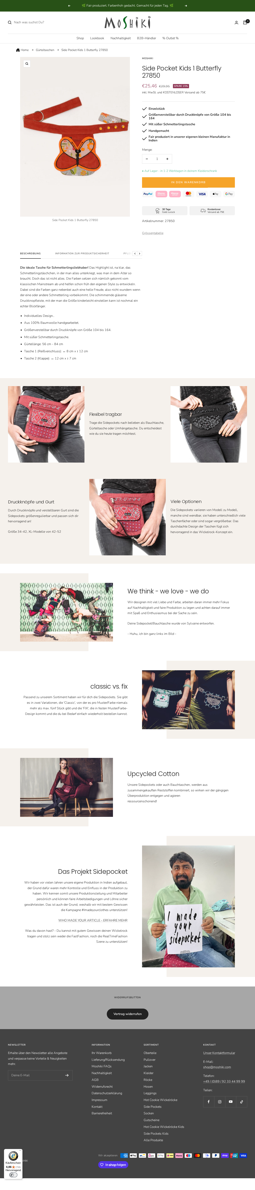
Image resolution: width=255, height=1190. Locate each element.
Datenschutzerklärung (107, 1093)
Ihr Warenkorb (102, 1053)
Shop (80, 38)
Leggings (150, 1093)
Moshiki (147, 58)
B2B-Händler (146, 38)
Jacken (148, 1066)
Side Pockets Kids (156, 1133)
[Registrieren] (67, 1075)
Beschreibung (30, 253)
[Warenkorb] (245, 22)
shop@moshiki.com (217, 1067)
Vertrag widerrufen (128, 1014)
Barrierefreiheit (102, 1113)
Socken (149, 1113)
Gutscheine (151, 1120)
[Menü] (20, 1151)
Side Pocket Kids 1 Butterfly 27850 (84, 50)
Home (25, 50)
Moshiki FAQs (102, 1066)
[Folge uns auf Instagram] (219, 1101)
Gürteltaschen (45, 50)
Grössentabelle (152, 233)
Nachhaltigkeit (121, 38)
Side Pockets (153, 1107)
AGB (95, 1080)
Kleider (148, 1073)
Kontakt (97, 1107)
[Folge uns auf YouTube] (230, 1101)
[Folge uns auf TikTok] (241, 1101)
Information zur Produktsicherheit (82, 253)
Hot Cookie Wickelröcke (160, 1100)
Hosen (148, 1086)
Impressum (99, 1100)
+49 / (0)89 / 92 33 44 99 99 (224, 1081)
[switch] (13, 1174)
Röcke (148, 1080)
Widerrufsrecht (102, 1086)
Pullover (149, 1060)
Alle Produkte (153, 1140)
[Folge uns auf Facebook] (208, 1101)
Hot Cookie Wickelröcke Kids (164, 1127)
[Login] (236, 22)
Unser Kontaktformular (219, 1053)
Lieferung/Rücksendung (108, 1060)
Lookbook (97, 38)
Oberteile (150, 1053)
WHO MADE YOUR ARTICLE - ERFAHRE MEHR (93, 920)
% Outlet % (170, 38)
